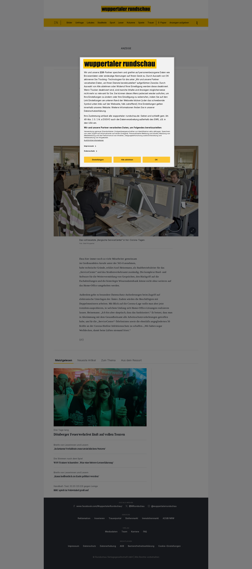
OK (156, 160)
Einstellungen (98, 160)
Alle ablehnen (127, 160)
